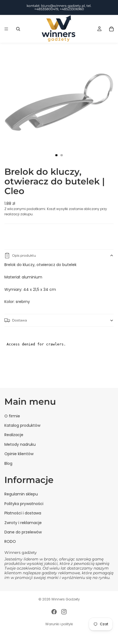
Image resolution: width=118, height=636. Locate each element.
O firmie (12, 415)
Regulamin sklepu (21, 494)
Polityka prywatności (23, 503)
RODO (10, 541)
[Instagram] (64, 611)
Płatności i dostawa (22, 513)
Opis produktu (24, 255)
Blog (8, 463)
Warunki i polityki (59, 624)
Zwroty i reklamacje (23, 522)
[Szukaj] (18, 29)
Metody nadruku (20, 444)
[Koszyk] (111, 29)
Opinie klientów (18, 454)
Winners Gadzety (65, 599)
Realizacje (13, 435)
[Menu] (6, 29)
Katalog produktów (22, 425)
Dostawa (19, 320)
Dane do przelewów (23, 532)
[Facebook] (54, 611)
